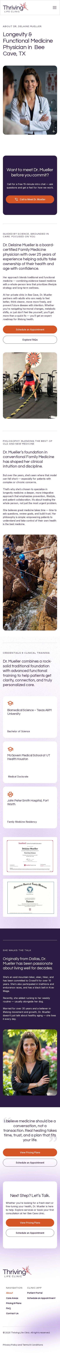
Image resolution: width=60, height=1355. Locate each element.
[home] (15, 7)
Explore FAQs (30, 339)
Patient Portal (34, 1293)
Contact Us (12, 1313)
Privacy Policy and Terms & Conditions (23, 1345)
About (9, 1293)
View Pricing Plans (30, 1152)
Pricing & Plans (13, 1303)
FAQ (8, 1308)
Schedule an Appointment (30, 329)
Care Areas (12, 1298)
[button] (54, 7)
